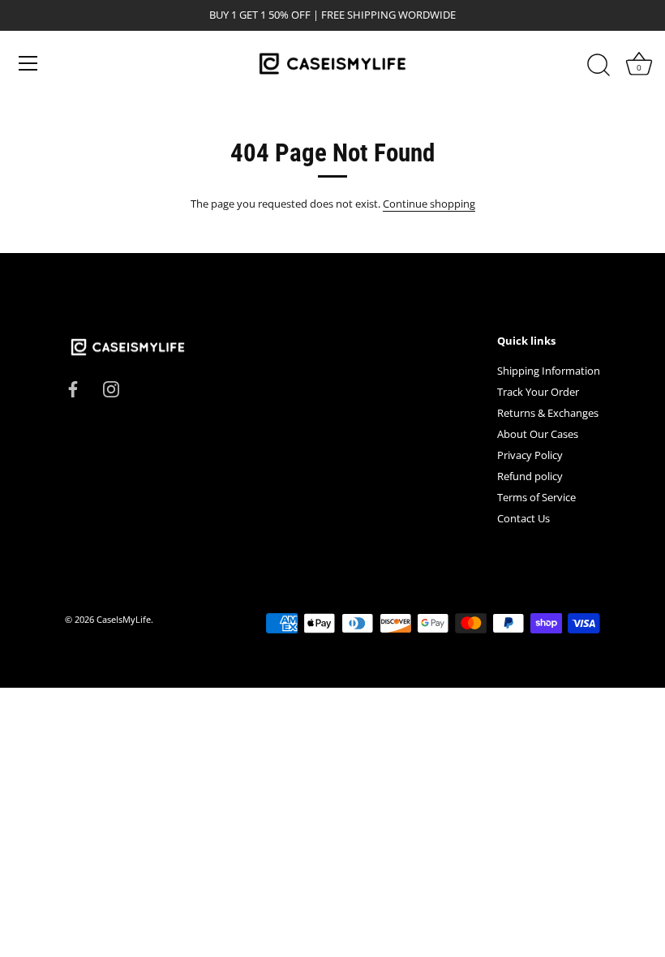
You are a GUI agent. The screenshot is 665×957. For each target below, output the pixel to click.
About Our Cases (537, 434)
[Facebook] (73, 388)
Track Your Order (538, 391)
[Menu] (28, 63)
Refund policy (530, 476)
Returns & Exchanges (547, 413)
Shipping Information (548, 370)
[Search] (598, 66)
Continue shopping (429, 203)
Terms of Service (536, 497)
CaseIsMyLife (124, 619)
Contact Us (523, 518)
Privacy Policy (530, 455)
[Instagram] (111, 388)
